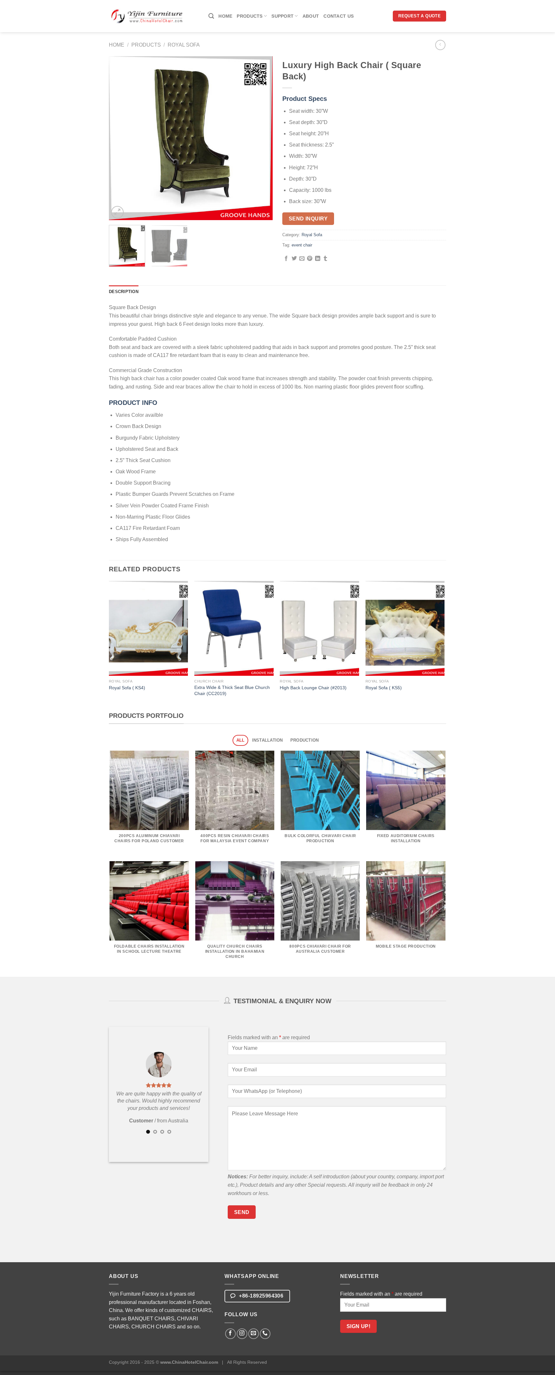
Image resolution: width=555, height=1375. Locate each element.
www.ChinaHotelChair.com (189, 1362)
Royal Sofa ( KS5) (384, 687)
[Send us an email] (253, 1333)
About (311, 16)
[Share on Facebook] (286, 259)
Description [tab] (123, 291)
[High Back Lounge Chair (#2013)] (319, 628)
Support (282, 16)
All (240, 740)
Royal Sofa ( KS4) (127, 687)
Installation (267, 740)
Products (249, 16)
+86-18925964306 (260, 1296)
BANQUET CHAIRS (151, 1318)
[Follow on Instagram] (242, 1333)
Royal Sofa (184, 45)
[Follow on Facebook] (230, 1333)
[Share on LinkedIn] (317, 259)
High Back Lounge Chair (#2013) (313, 687)
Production (304, 740)
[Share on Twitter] (294, 259)
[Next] (261, 138)
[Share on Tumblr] (325, 259)
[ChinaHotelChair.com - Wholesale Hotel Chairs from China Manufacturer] (147, 16)
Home (225, 16)
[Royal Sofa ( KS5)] (405, 628)
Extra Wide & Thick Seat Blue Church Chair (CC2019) (232, 690)
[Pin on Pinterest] (309, 259)
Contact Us (338, 16)
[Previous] (120, 138)
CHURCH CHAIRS (153, 1326)
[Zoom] (117, 212)
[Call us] (265, 1333)
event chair (302, 245)
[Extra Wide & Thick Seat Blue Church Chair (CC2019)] (234, 628)
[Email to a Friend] (301, 259)
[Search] (211, 16)
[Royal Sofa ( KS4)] (148, 628)
